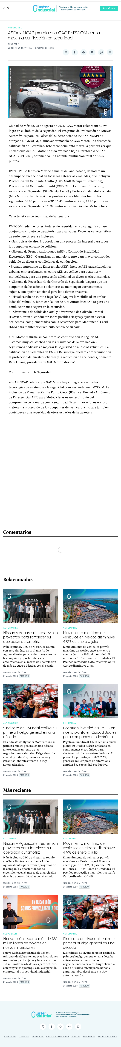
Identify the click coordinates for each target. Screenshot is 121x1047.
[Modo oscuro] (4, 8)
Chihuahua (69, 723)
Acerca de (38, 1036)
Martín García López (15, 672)
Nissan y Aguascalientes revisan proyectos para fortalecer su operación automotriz (30, 637)
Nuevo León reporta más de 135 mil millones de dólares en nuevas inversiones (30, 943)
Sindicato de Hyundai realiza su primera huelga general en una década (30, 732)
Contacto (24, 1036)
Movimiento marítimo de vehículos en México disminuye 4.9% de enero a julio (89, 637)
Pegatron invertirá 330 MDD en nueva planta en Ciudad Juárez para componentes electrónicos (89, 732)
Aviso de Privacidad (57, 1036)
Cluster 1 (13, 44)
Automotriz (15, 28)
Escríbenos (89, 1036)
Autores (75, 1036)
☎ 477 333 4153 (107, 1036)
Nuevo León (10, 934)
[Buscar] (8, 8)
